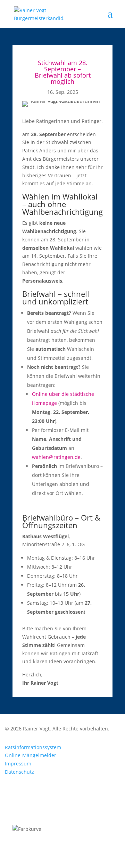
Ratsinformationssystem (33, 747)
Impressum (18, 763)
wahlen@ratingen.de (56, 457)
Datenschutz (19, 772)
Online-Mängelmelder (30, 755)
